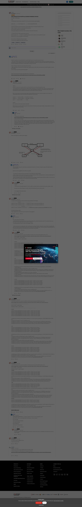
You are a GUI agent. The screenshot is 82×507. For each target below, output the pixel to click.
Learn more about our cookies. (58, 500)
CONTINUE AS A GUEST (37, 258)
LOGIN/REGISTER (29, 258)
